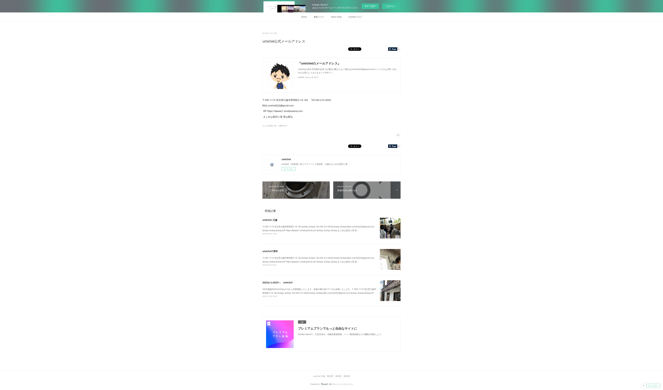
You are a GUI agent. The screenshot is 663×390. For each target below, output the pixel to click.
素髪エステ (319, 16)
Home (304, 16)
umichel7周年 (270, 251)
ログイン (390, 6)
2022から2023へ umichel (277, 282)
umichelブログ (355, 16)
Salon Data (336, 16)
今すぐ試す (370, 6)
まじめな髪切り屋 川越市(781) (274, 125)
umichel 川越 (269, 220)
